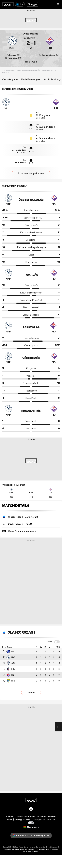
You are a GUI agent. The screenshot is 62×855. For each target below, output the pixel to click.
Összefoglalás (10, 79)
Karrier (9, 819)
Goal (16, 847)
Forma (49, 642)
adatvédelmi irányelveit (46, 816)
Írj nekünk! (10, 816)
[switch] (57, 642)
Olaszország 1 (31, 33)
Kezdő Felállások (53, 79)
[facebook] (31, 809)
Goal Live (51, 819)
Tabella (31, 692)
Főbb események (30, 79)
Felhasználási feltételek (26, 816)
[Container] (12, 43)
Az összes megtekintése (31, 173)
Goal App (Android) (22, 819)
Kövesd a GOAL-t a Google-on (32, 835)
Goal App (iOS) (39, 819)
